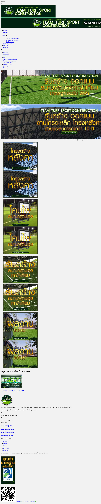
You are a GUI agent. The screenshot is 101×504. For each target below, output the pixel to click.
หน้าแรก (5, 30)
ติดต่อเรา (5, 47)
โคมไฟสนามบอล (10, 42)
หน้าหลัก (5, 52)
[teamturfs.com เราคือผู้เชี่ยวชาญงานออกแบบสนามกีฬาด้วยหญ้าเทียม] (28, 17)
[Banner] (50, 227)
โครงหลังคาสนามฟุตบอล (12, 40)
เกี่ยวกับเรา (6, 32)
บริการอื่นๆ (6, 448)
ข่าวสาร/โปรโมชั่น (7, 43)
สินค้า (4, 35)
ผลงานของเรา (6, 33)
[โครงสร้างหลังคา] (50, 170)
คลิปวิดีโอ (5, 45)
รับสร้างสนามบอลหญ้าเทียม (13, 38)
